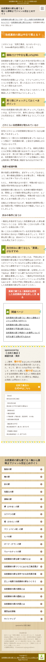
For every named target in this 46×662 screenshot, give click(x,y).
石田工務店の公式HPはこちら (22, 387)
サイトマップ (9, 619)
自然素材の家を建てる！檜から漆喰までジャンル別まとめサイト (18, 11)
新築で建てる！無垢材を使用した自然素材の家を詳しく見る (22, 294)
